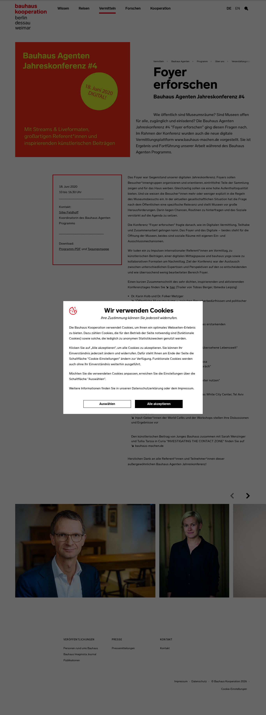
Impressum (185, 388)
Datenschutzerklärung (147, 388)
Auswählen (107, 404)
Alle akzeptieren (159, 404)
